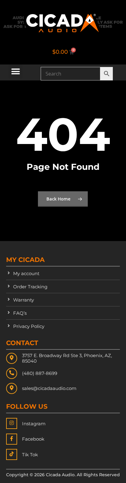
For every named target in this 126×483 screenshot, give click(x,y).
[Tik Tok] (11, 454)
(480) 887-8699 (39, 373)
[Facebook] (11, 439)
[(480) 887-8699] (11, 373)
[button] (15, 71)
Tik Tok (30, 455)
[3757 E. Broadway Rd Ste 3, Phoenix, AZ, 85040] (11, 358)
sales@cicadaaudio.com (49, 388)
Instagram (34, 424)
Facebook (33, 439)
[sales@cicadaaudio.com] (11, 388)
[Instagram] (11, 423)
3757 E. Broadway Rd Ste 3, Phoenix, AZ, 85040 (67, 358)
